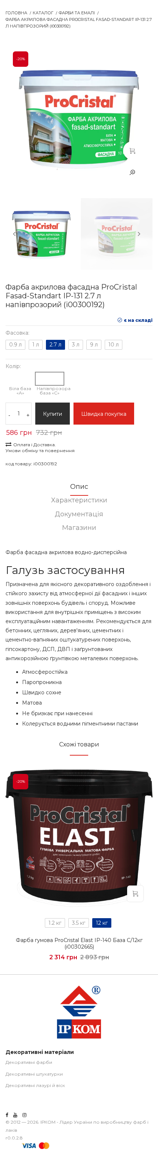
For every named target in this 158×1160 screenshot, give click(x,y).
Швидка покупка (103, 414)
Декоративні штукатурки (34, 1074)
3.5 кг (78, 923)
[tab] (79, 489)
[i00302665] (79, 839)
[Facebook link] (7, 1115)
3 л (75, 344)
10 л (113, 344)
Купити (52, 414)
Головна (16, 12)
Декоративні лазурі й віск (35, 1085)
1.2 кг (55, 923)
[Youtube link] (15, 1115)
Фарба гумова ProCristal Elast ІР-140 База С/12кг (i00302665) (79, 943)
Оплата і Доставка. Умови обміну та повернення (40, 447)
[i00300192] (132, 150)
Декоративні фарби (29, 1062)
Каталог (43, 12)
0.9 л (15, 344)
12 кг (102, 923)
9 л (94, 344)
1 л (35, 344)
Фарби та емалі (77, 12)
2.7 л (55, 344)
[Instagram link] (24, 1115)
